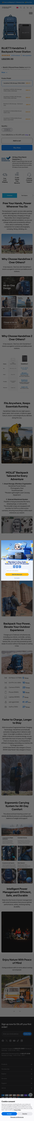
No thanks (17, 578)
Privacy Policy (17, 1110)
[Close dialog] (32, 541)
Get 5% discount (17, 574)
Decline (24, 1114)
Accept (9, 1114)
